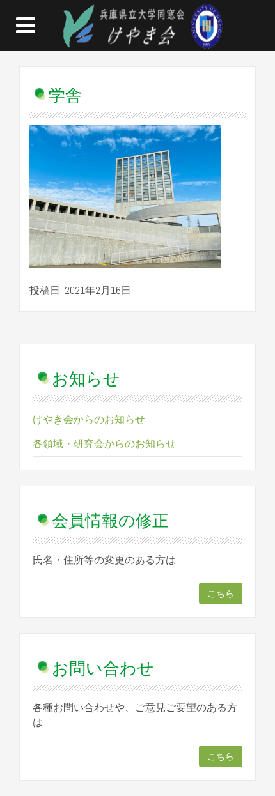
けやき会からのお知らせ (89, 419)
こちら (220, 593)
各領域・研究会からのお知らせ (104, 443)
